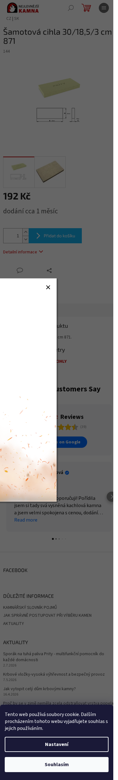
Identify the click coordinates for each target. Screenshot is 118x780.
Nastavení (56, 744)
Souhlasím (57, 764)
